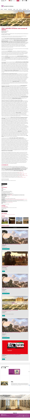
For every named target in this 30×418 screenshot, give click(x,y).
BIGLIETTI (8, 196)
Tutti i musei (13, 0)
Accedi (21, 0)
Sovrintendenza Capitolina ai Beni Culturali (21, 199)
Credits (20, 416)
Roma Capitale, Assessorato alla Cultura (10, 199)
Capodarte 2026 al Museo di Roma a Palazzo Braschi (11, 354)
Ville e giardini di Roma (4, 206)
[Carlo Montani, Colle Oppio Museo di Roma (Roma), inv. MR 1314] (4, 220)
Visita (28, 9)
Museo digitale (10, 9)
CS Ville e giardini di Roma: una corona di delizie (8, 214)
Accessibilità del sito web (24, 416)
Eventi (17, 9)
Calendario (24, 9)
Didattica (20, 9)
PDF (21, 174)
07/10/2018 (20, 384)
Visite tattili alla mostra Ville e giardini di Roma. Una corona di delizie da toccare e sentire (14, 266)
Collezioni (5, 9)
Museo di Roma (8, 6)
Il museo (2, 9)
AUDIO (23, 174)
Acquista (18, 0)
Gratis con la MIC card (6, 293)
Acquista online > (4, 211)
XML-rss (28, 416)
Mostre (14, 9)
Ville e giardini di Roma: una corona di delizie (10, 310)
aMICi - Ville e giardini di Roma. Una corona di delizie (11, 244)
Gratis (3, 271)
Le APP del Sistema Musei (11, 373)
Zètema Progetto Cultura (9, 202)
